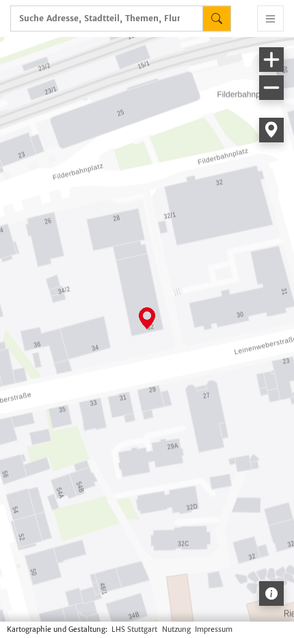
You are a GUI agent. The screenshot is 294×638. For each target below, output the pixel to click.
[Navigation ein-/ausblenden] (270, 18)
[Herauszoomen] (271, 87)
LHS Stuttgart (134, 629)
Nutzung (176, 629)
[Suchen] (216, 18)
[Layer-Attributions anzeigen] (271, 593)
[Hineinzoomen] (271, 59)
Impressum (213, 629)
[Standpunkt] (271, 130)
